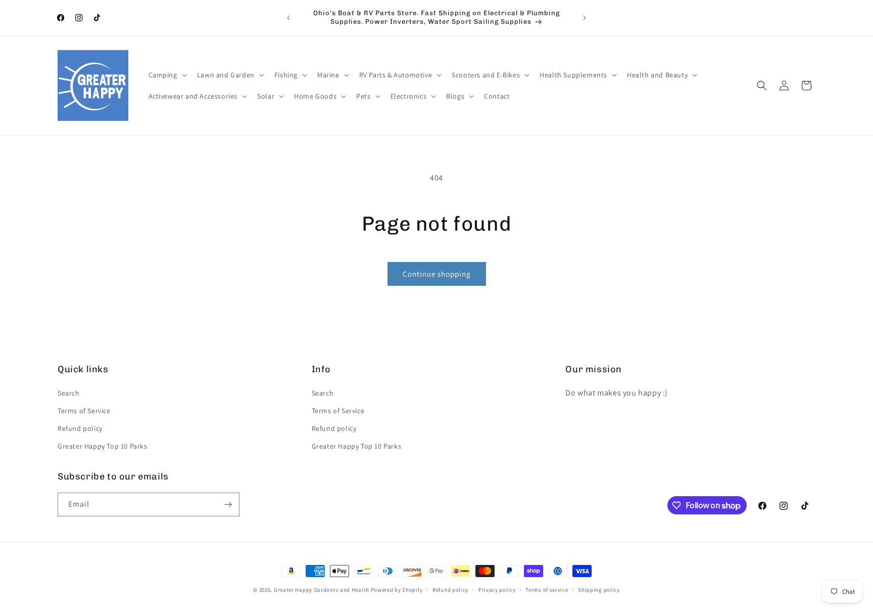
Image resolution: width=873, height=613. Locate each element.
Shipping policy (599, 589)
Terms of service (546, 589)
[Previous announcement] (288, 17)
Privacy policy (497, 589)
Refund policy (80, 428)
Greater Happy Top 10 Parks (103, 446)
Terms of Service (84, 410)
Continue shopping (437, 274)
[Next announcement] (584, 17)
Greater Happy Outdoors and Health (321, 589)
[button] (166, 74)
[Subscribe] (228, 504)
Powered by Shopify (397, 589)
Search (69, 393)
